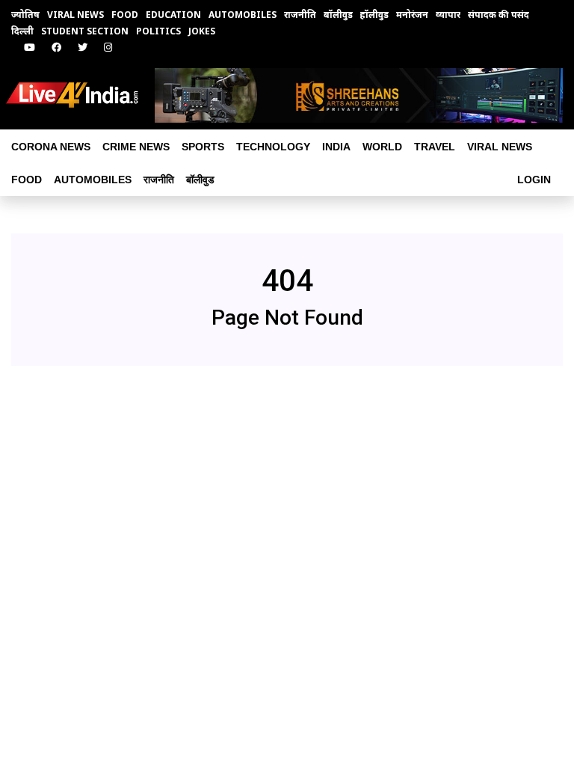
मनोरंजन (412, 14)
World (382, 147)
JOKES (201, 31)
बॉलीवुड (338, 14)
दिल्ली (22, 31)
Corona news (50, 147)
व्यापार (448, 14)
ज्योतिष (25, 14)
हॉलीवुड (374, 14)
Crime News (136, 147)
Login (534, 180)
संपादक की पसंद (498, 14)
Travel (434, 147)
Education (173, 14)
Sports (203, 147)
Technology (273, 147)
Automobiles (243, 14)
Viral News (75, 14)
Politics (158, 31)
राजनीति (300, 14)
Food (124, 14)
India (336, 147)
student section (85, 31)
